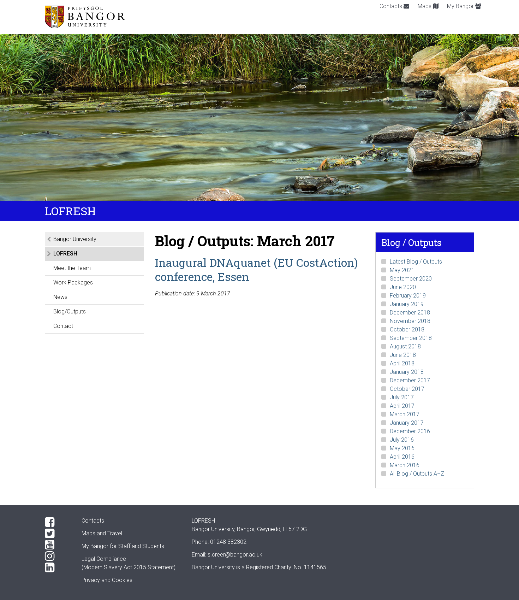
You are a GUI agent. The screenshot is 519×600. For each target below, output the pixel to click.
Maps (425, 6)
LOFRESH (65, 253)
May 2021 (402, 270)
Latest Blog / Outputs (416, 261)
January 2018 (407, 372)
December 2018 (410, 312)
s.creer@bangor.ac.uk (235, 554)
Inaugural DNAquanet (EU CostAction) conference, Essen (256, 269)
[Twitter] (57, 533)
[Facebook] (57, 522)
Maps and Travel (102, 533)
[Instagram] (57, 556)
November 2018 (410, 321)
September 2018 (411, 338)
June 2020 (403, 287)
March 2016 (404, 465)
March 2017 (404, 414)
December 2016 (410, 431)
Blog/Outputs (69, 311)
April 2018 (402, 363)
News (60, 297)
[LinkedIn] (57, 567)
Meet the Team (72, 268)
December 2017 (410, 380)
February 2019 (408, 295)
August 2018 (405, 346)
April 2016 (402, 456)
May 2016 (402, 448)
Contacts (392, 6)
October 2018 (407, 329)
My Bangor (461, 6)
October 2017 (407, 389)
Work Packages (73, 282)
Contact (63, 326)
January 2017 (407, 422)
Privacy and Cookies (107, 580)
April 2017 (402, 405)
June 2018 (403, 355)
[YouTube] (57, 545)
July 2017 (402, 397)
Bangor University (74, 239)
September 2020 (411, 278)
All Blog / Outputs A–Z (417, 473)
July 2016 (402, 439)
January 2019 (407, 304)
